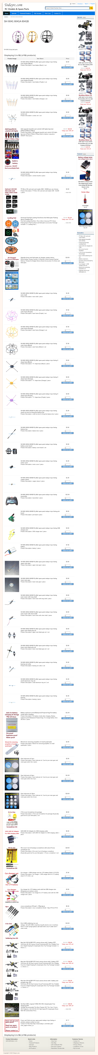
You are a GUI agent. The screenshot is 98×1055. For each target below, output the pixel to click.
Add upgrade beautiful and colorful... (85, 240)
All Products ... (33, 1048)
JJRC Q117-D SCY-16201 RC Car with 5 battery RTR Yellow (85, 64)
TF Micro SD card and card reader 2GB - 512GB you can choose (39, 189)
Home (6, 13)
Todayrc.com (16, 1053)
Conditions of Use (78, 1046)
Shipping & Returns (78, 1043)
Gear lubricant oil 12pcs (28, 793)
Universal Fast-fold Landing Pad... (84, 243)
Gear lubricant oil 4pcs (27, 775)
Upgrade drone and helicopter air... (84, 271)
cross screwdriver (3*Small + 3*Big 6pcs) (33, 906)
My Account (37, 13)
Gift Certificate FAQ (56, 1044)
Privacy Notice (77, 1044)
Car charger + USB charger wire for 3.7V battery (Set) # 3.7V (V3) (40, 872)
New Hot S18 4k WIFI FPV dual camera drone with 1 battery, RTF (40, 961)
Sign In (86, 3)
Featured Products (25, 13)
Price (67, 58)
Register (93, 3)
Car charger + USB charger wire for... (84, 264)
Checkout (79, 4)
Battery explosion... (84, 259)
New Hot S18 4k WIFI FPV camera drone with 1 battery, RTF (38, 942)
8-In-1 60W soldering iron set (29, 923)
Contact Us (57, 13)
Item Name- (40, 58)
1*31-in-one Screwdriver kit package (31, 812)
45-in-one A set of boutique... (83, 250)
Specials (14, 13)
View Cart (48, 13)
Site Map (53, 1043)
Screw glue (85, 205)
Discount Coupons (56, 1046)
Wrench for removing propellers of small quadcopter (36, 742)
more (84, 17)
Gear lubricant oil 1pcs (27, 758)
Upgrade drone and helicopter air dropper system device (37, 257)
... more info (67, 192)
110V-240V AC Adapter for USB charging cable (34, 831)
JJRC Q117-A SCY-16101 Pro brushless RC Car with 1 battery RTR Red (85, 99)
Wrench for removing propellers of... (84, 268)
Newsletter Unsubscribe (57, 1048)
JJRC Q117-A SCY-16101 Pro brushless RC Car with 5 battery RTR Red (85, 143)
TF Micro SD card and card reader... (84, 236)
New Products (33, 1046)
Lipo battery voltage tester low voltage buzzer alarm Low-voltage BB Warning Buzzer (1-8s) (85, 184)
